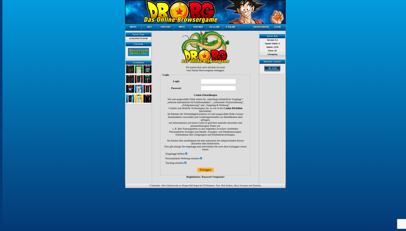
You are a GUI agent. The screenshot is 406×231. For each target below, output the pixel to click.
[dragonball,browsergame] (272, 71)
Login (277, 27)
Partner (198, 27)
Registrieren (261, 27)
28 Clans (214, 27)
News (133, 27)
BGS (149, 27)
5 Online (230, 27)
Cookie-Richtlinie (233, 108)
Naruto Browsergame (202, 70)
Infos (182, 27)
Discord (166, 27)
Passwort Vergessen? (213, 176)
